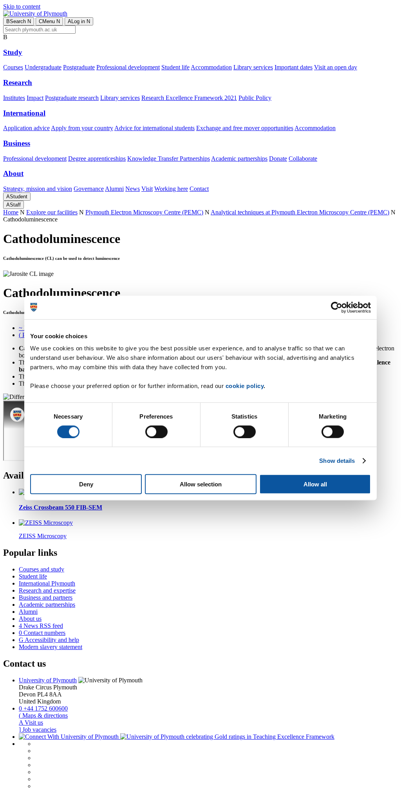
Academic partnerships (239, 158)
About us (30, 618)
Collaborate (303, 158)
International (24, 113)
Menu (49, 21)
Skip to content (21, 6)
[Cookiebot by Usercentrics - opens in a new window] (336, 307)
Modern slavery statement (50, 647)
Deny (86, 484)
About (13, 173)
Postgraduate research (72, 97)
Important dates (293, 67)
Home (10, 212)
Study (12, 52)
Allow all (315, 484)
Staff (13, 205)
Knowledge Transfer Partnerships (168, 158)
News (132, 188)
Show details (337, 460)
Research (17, 82)
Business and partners (45, 597)
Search (18, 21)
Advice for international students (154, 128)
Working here (171, 188)
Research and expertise (47, 590)
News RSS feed (41, 625)
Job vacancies (37, 729)
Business (16, 143)
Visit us (31, 722)
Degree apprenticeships (97, 158)
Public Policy (254, 97)
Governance (89, 188)
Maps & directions (43, 715)
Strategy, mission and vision (37, 188)
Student (16, 196)
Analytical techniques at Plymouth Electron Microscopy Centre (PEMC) (300, 212)
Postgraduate (79, 67)
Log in (79, 21)
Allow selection (201, 484)
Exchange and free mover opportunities (244, 128)
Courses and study (41, 569)
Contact (199, 188)
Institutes (14, 97)
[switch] (156, 431)
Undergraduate (43, 67)
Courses (13, 67)
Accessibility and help (49, 639)
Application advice (26, 128)
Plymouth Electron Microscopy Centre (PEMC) (144, 212)
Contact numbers (42, 632)
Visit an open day (335, 67)
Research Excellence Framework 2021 (189, 97)
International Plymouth (47, 583)
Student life (175, 67)
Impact (35, 97)
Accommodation (211, 67)
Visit (147, 188)
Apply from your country (82, 128)
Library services (253, 67)
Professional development (128, 67)
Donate (278, 158)
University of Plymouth (48, 680)
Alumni (114, 188)
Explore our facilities (52, 212)
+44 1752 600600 (43, 708)
